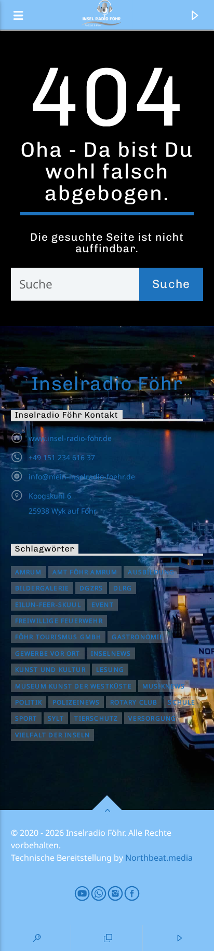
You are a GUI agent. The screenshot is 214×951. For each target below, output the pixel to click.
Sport (26, 718)
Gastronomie (138, 636)
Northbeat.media (159, 857)
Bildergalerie (42, 588)
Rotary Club (133, 702)
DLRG (122, 588)
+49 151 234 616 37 (62, 457)
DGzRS (91, 588)
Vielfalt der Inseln (52, 735)
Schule (181, 702)
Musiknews (163, 686)
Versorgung (152, 718)
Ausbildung (151, 572)
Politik (28, 702)
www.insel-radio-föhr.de (70, 438)
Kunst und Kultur (50, 669)
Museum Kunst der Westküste (73, 686)
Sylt (56, 718)
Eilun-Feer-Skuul (48, 604)
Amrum (28, 572)
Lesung (110, 669)
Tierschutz (96, 718)
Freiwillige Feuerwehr (59, 620)
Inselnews (111, 653)
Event (102, 604)
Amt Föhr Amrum (85, 572)
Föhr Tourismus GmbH (58, 636)
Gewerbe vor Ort (48, 653)
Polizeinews (76, 702)
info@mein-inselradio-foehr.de (82, 476)
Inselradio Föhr (107, 383)
